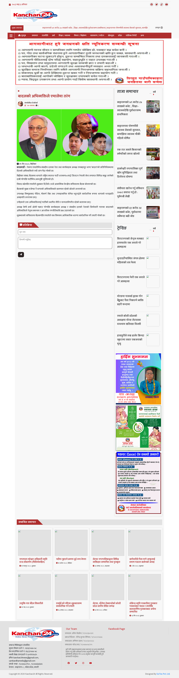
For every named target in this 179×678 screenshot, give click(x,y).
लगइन (158, 28)
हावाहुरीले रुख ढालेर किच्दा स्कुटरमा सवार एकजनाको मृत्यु (130, 339)
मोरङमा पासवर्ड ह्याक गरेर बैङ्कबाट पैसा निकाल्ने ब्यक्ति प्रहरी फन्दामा (130, 300)
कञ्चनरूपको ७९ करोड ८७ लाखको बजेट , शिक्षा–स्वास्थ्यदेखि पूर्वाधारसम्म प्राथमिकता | (53, 28)
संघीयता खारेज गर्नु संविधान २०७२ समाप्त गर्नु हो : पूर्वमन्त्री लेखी (130, 192)
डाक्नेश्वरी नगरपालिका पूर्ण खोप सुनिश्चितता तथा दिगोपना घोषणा (129, 172)
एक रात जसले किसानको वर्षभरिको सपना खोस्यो (129, 152)
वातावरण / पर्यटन (97, 35)
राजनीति (45, 35)
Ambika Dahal (32, 104)
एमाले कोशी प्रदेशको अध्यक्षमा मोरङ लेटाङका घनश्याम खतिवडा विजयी (129, 320)
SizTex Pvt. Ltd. (163, 674)
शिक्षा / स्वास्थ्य (64, 35)
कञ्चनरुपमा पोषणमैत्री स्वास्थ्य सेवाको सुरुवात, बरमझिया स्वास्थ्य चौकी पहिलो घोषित (129, 132)
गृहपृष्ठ (23, 35)
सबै (154, 92)
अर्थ (53, 35)
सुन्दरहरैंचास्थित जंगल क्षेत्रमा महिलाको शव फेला (131, 260)
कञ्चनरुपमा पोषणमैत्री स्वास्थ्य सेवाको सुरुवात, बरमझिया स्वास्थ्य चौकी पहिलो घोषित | (118, 28)
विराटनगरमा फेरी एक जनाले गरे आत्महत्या (131, 279)
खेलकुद (111, 35)
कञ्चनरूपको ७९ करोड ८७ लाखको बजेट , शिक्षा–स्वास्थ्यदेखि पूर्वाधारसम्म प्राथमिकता (129, 108)
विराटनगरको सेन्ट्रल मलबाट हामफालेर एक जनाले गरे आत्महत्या (130, 242)
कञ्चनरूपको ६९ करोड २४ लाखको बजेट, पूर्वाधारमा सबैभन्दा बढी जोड (129, 212)
